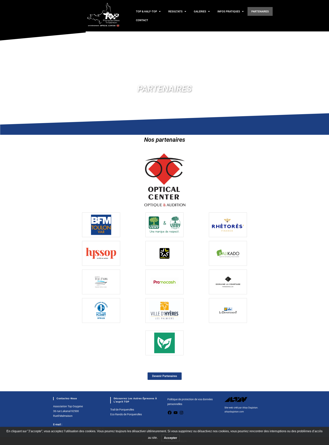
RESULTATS (175, 11)
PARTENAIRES (260, 11)
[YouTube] (175, 413)
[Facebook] (169, 413)
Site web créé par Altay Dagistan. (241, 407)
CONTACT (142, 20)
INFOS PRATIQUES (228, 11)
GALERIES (200, 11)
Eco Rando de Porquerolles (126, 414)
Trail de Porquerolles (122, 409)
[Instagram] (181, 413)
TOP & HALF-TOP (146, 11)
